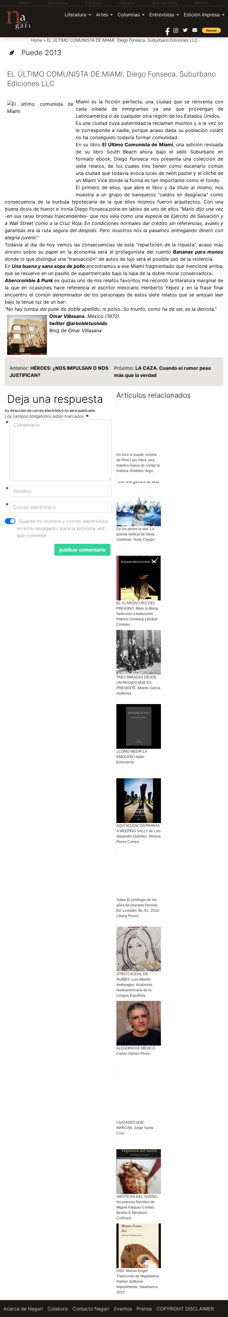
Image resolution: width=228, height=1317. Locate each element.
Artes (102, 15)
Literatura (75, 15)
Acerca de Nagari (23, 1309)
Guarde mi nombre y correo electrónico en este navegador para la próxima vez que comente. (62, 528)
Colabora (58, 1309)
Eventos (123, 1309)
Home (36, 40)
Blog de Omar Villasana (75, 330)
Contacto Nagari (90, 1309)
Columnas (129, 15)
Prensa (144, 1309)
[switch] (10, 521)
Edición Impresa (202, 15)
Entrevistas (161, 15)
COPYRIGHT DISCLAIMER (185, 1309)
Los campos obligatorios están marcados (45, 416)
